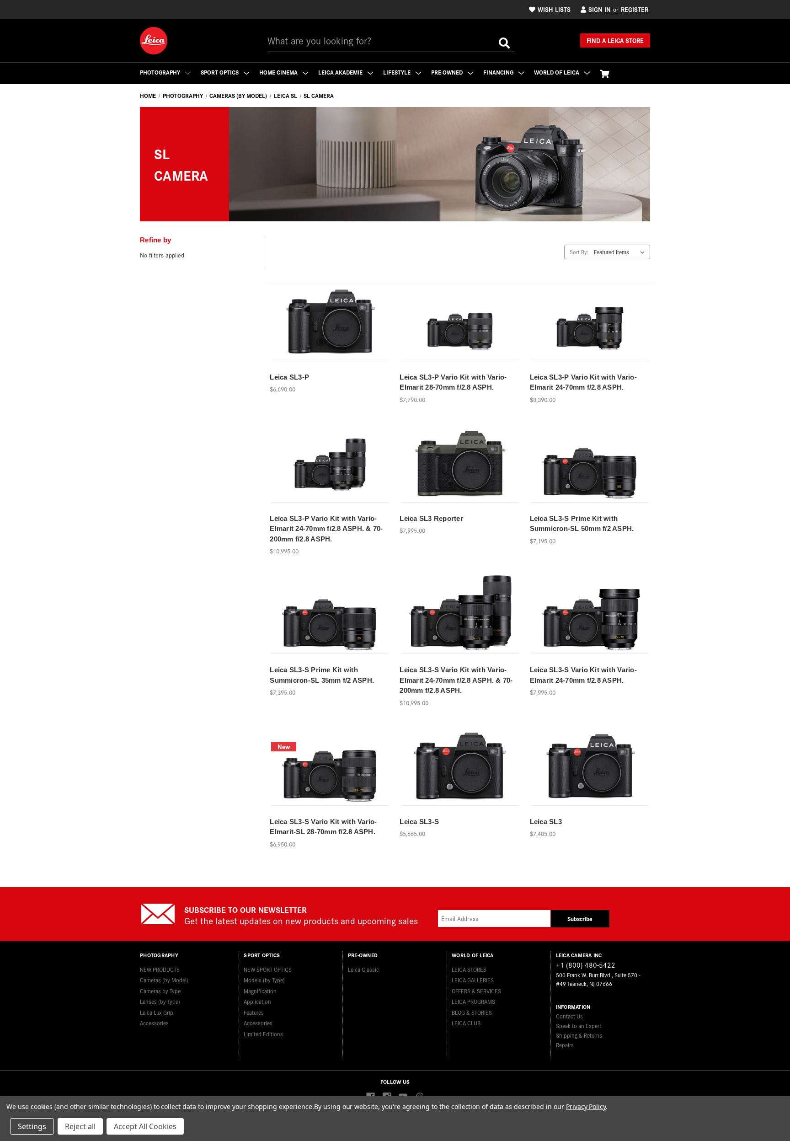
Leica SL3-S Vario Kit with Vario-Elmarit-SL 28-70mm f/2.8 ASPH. (323, 827)
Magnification (260, 991)
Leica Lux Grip (156, 1012)
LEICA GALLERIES (473, 980)
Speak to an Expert (578, 1025)
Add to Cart (460, 473)
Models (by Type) (264, 980)
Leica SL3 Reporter (431, 518)
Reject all (80, 1126)
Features (254, 1012)
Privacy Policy (586, 1106)
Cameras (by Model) (164, 980)
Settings (32, 1126)
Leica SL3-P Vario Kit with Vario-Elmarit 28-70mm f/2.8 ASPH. (453, 382)
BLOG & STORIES (472, 1012)
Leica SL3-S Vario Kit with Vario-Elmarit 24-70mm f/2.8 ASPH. (583, 675)
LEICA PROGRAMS (473, 1001)
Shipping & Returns (579, 1035)
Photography (160, 72)
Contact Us (569, 1016)
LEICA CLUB (466, 1023)
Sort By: (579, 252)
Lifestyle (397, 72)
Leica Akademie (341, 72)
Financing (499, 72)
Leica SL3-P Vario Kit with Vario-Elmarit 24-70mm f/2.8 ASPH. (583, 382)
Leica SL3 (546, 821)
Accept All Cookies (145, 1126)
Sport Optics (220, 72)
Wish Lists (554, 9)
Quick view (330, 316)
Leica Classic (363, 969)
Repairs (565, 1045)
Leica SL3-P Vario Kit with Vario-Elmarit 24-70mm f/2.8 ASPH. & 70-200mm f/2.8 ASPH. (326, 528)
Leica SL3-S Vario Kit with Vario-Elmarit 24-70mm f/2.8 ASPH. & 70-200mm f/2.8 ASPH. (456, 680)
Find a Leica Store (615, 40)
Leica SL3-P (289, 377)
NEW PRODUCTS (160, 969)
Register (634, 9)
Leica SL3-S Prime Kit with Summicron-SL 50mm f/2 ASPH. (582, 523)
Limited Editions (263, 1034)
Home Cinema (279, 72)
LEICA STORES (469, 969)
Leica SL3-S (419, 821)
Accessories (154, 1023)
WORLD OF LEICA (557, 72)
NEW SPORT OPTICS (268, 969)
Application (257, 1001)
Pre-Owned (447, 72)
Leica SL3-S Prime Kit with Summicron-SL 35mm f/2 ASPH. (322, 675)
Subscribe (579, 918)
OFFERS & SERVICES (476, 991)
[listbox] (621, 252)
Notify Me (330, 332)
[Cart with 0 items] (604, 73)
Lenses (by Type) (160, 1001)
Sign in (599, 9)
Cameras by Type (160, 991)
